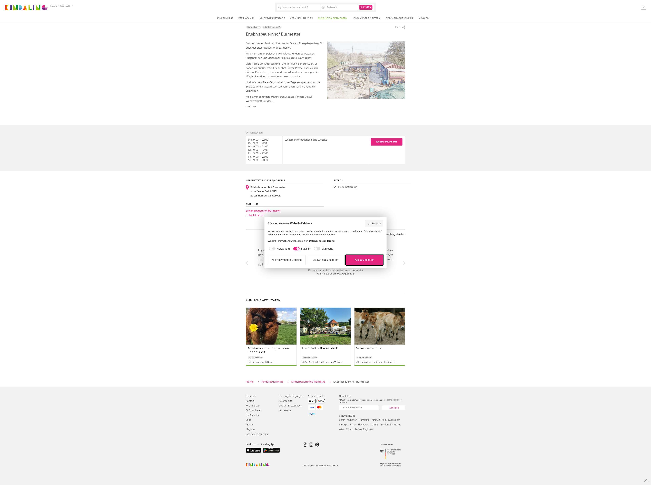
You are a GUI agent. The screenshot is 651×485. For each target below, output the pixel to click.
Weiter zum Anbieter (386, 141)
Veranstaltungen (301, 18)
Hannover (363, 424)
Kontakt (250, 401)
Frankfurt (375, 420)
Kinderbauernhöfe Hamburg (308, 381)
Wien (341, 429)
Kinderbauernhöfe (272, 381)
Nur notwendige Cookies (287, 259)
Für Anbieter (252, 415)
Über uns (250, 396)
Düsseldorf (394, 420)
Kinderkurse (225, 18)
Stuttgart (344, 424)
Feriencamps (246, 18)
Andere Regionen (364, 429)
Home (250, 381)
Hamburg (364, 420)
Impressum (285, 410)
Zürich (349, 429)
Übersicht (376, 223)
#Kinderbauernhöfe (272, 27)
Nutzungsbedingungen (291, 396)
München (352, 420)
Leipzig (374, 424)
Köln (384, 420)
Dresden (384, 424)
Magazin (424, 18)
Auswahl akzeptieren (325, 259)
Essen (353, 424)
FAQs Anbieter (253, 410)
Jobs (248, 420)
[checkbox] (279, 249)
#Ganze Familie (254, 27)
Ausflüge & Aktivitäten (332, 18)
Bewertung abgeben (394, 234)
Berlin (342, 420)
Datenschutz (285, 401)
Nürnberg (395, 424)
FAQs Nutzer (253, 405)
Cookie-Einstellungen (290, 405)
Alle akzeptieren (364, 259)
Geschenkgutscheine (399, 18)
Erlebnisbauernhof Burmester (263, 210)
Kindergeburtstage (272, 18)
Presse (249, 424)
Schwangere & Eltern (366, 18)
